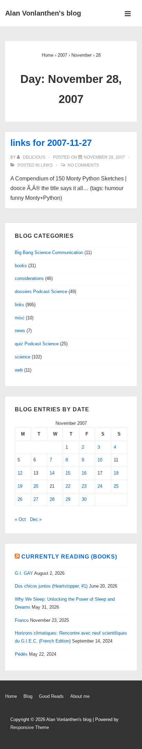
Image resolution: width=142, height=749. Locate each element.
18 (116, 473)
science (22, 356)
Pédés (21, 654)
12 (20, 473)
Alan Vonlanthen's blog (43, 13)
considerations (29, 278)
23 (84, 486)
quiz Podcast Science (37, 343)
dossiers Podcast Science (41, 291)
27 (35, 499)
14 (52, 473)
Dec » (36, 519)
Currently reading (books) (69, 557)
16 (84, 473)
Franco (22, 620)
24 (100, 486)
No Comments (83, 165)
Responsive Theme (29, 727)
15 (67, 473)
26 (20, 499)
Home (11, 696)
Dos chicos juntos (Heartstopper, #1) (51, 586)
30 (84, 499)
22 (67, 486)
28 (52, 499)
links (47, 165)
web (19, 370)
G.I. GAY (24, 573)
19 (20, 486)
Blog (27, 696)
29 (67, 499)
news (20, 330)
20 (35, 486)
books (21, 265)
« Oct (20, 519)
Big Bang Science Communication (49, 252)
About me (80, 696)
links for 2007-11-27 (51, 143)
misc (19, 317)
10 (100, 459)
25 (116, 486)
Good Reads (51, 696)
